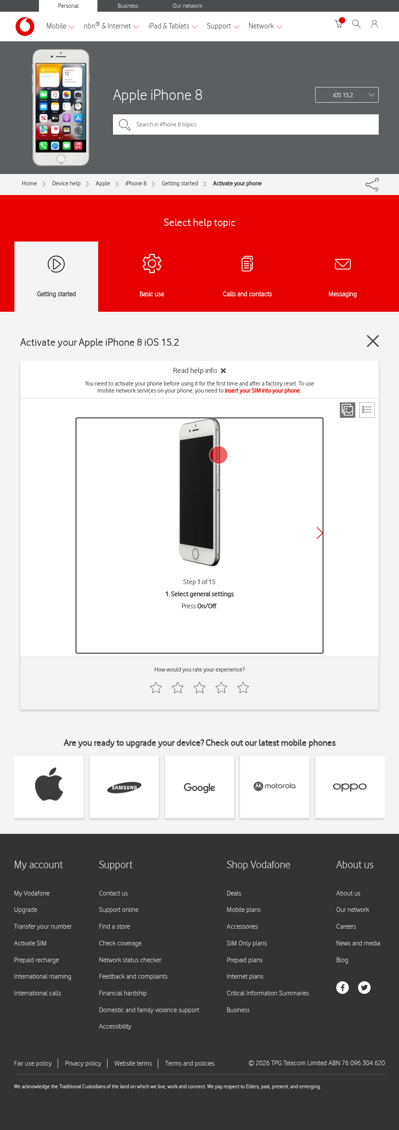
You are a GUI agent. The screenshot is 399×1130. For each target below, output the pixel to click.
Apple (103, 183)
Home (29, 183)
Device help (66, 183)
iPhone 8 (136, 183)
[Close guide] (373, 341)
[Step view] (347, 410)
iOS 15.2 (343, 95)
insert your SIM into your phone (262, 390)
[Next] (320, 533)
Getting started (180, 183)
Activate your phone (237, 183)
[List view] (367, 410)
